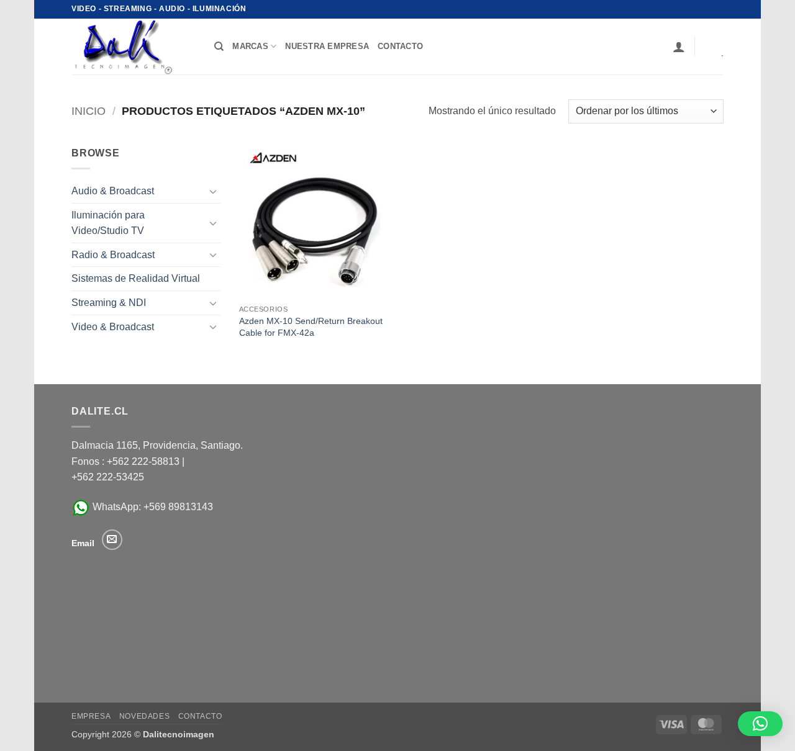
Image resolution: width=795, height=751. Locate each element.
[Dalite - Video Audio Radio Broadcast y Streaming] (133, 46)
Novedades (144, 716)
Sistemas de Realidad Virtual (135, 278)
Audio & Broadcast (112, 191)
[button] (679, 46)
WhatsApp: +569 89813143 (151, 506)
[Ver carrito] (714, 46)
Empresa (91, 716)
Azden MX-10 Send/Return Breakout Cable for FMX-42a (311, 327)
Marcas (250, 46)
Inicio (88, 110)
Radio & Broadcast (113, 255)
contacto (400, 46)
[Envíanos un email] (112, 539)
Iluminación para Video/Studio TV (108, 223)
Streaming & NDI (108, 302)
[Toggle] (213, 191)
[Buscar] (219, 46)
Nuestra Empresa (327, 46)
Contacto (200, 716)
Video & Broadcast (112, 327)
